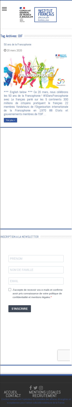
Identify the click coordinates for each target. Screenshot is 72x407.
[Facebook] (30, 388)
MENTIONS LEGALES (45, 392)
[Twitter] (35, 388)
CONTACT (13, 395)
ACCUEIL (11, 392)
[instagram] (41, 388)
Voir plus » (10, 120)
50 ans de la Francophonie (17, 44)
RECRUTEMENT (45, 395)
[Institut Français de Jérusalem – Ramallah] (36, 14)
